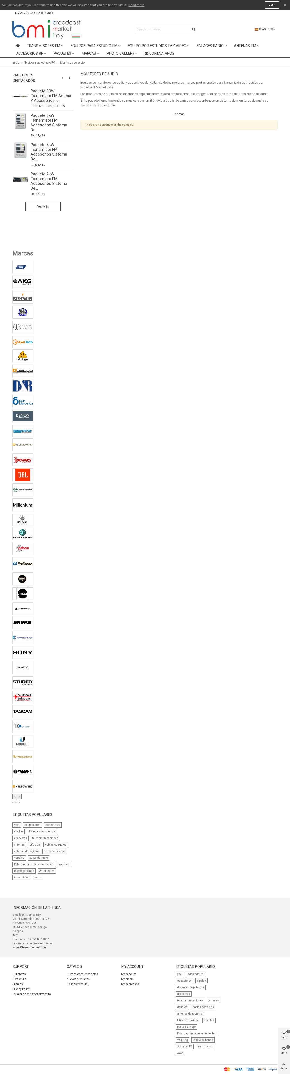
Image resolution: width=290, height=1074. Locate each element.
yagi (16, 824)
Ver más (43, 206)
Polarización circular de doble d (33, 864)
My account (128, 974)
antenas (19, 844)
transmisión (21, 877)
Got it (272, 4)
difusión (35, 844)
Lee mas (179, 114)
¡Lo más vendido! (77, 984)
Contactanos (161, 53)
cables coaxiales (55, 844)
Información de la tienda (36, 907)
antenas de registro (26, 851)
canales (19, 857)
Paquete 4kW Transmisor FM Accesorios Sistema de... (49, 151)
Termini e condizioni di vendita (31, 994)
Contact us (19, 979)
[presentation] (14, 796)
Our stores (19, 974)
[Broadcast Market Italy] (46, 29)
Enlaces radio (210, 46)
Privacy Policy (21, 989)
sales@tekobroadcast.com (29, 947)
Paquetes (62, 53)
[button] (14, 802)
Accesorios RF (29, 53)
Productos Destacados (23, 78)
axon (37, 877)
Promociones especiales (82, 974)
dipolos (18, 831)
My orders (127, 979)
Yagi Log (64, 864)
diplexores (20, 838)
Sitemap (17, 984)
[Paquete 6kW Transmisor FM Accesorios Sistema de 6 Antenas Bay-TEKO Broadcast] (20, 121)
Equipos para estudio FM (93, 46)
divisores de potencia (41, 831)
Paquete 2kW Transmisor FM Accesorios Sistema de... (49, 181)
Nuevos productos (78, 979)
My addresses (130, 984)
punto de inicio (38, 857)
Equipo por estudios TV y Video (157, 46)
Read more (136, 5)
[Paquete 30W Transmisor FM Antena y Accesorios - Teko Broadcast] (20, 96)
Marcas (89, 53)
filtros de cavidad (54, 851)
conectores (53, 824)
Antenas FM (245, 46)
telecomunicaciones (45, 838)
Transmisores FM (43, 46)
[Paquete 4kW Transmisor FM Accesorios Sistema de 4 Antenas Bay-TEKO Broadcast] (20, 150)
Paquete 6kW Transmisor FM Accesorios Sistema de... (49, 122)
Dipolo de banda (24, 871)
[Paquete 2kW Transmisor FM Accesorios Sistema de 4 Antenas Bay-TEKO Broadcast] (20, 179)
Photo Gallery (120, 53)
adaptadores (32, 824)
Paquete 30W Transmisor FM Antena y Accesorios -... (51, 95)
